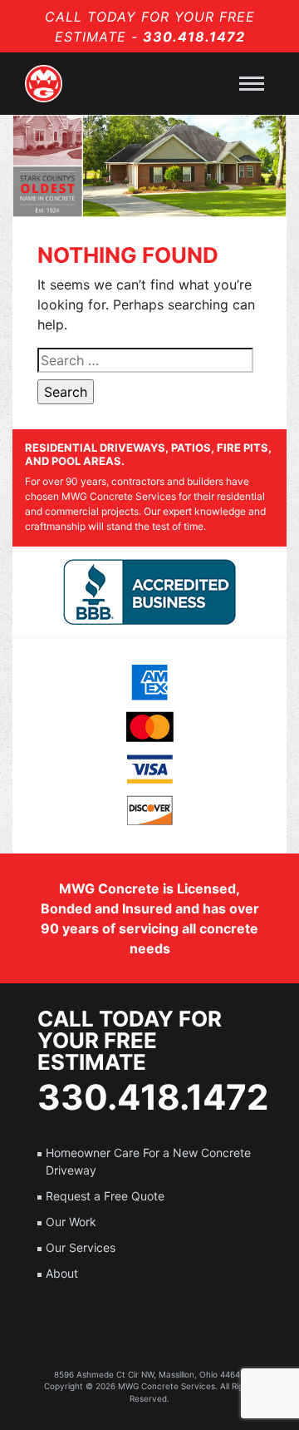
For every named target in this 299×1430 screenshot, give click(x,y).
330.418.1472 (194, 36)
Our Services (80, 1247)
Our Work (71, 1222)
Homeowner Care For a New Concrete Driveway (148, 1161)
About (62, 1273)
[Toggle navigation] (251, 83)
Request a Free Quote (105, 1196)
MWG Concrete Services (166, 1386)
